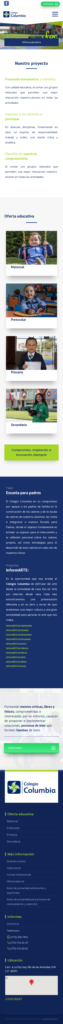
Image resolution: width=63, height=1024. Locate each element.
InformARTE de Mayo (16, 661)
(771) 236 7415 (19, 936)
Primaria (12, 835)
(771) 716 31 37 (19, 942)
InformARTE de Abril (16, 657)
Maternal (12, 821)
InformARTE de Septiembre (19, 625)
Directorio (13, 924)
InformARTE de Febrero (17, 648)
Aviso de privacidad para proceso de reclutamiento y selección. (28, 902)
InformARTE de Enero (16, 643)
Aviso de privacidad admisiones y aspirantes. (26, 890)
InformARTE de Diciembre (18, 639)
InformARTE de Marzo (16, 652)
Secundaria (13, 841)
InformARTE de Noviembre (19, 634)
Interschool (14, 868)
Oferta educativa (31, 42)
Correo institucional (19, 874)
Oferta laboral (15, 881)
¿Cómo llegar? (13, 998)
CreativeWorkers (50, 1018)
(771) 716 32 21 (19, 948)
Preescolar (13, 828)
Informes (48, 3)
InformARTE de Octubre (17, 630)
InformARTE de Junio (16, 666)
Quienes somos (16, 861)
